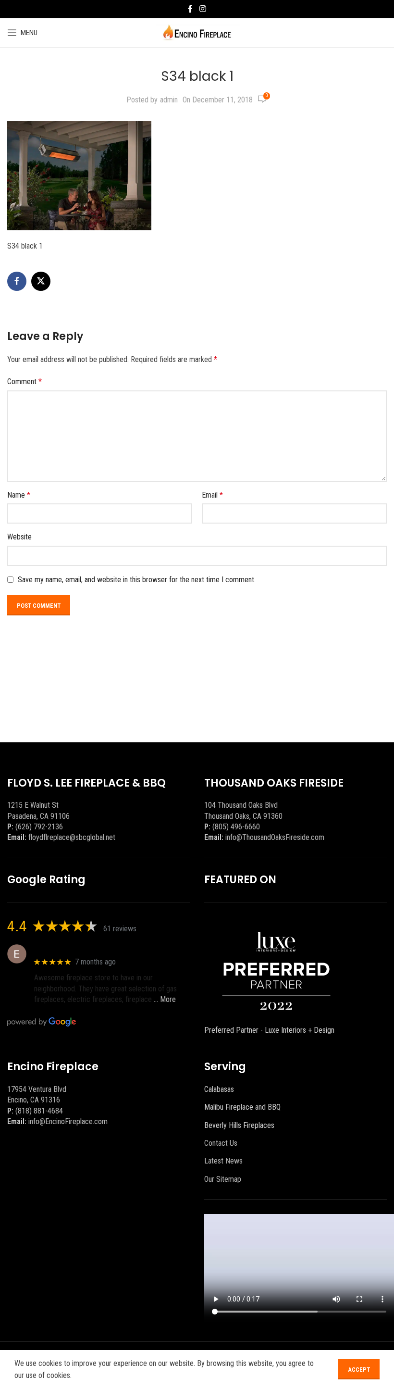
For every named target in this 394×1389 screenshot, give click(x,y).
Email (212, 495)
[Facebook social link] (190, 8)
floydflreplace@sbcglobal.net (71, 837)
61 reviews (119, 928)
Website (19, 536)
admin (169, 99)
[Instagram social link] (202, 8)
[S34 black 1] (79, 175)
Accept (359, 1369)
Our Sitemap (222, 1179)
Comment (24, 381)
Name (18, 495)
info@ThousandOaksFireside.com (274, 837)
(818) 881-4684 (39, 1110)
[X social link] (40, 281)
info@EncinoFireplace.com (68, 1121)
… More (165, 999)
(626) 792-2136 (39, 826)
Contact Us (220, 1143)
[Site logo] (197, 32)
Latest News (223, 1160)
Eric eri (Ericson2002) (69, 948)
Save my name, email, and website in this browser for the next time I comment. (137, 579)
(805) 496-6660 (236, 826)
